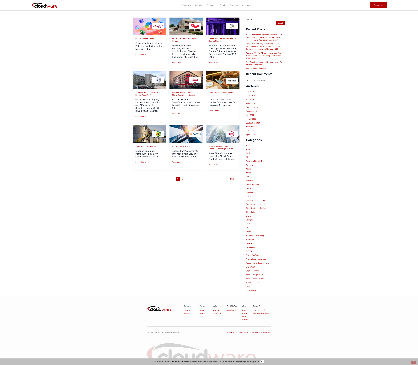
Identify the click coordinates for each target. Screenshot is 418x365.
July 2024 (250, 131)
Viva (248, 286)
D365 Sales (250, 212)
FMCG (248, 228)
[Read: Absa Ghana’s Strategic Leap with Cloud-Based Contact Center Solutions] (222, 134)
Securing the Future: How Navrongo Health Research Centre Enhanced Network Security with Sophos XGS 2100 (223, 51)
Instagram (245, 319)
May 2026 (250, 99)
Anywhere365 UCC (142, 92)
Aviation (249, 165)
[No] (413, 362)
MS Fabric (250, 239)
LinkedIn (244, 310)
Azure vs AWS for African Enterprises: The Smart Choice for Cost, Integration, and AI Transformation (263, 55)
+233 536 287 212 (259, 310)
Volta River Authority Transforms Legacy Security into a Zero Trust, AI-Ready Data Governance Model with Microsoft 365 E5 (263, 46)
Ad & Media (176, 39)
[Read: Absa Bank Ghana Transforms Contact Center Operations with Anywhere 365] (186, 80)
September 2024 (253, 123)
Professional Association (256, 259)
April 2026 (250, 103)
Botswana (250, 181)
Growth (222, 5)
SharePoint (250, 267)
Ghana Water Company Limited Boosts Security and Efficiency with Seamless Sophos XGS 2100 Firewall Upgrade (147, 105)
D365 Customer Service (218, 92)
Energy (249, 216)
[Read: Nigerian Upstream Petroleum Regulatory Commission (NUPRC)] (149, 134)
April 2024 (250, 135)
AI (247, 157)
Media (249, 5)
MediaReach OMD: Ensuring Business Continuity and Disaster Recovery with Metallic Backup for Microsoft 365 (185, 51)
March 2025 (251, 119)
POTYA (249, 251)
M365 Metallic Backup (255, 235)
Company (185, 5)
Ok (262, 361)
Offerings (210, 5)
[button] (186, 5)
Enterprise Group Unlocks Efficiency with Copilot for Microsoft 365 (148, 46)
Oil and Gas (151, 146)
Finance (145, 39)
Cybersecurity (252, 192)
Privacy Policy (243, 332)
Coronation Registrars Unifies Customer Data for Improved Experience (222, 102)
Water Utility (147, 95)
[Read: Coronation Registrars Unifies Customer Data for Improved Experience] (222, 80)
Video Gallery (217, 313)
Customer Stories (236, 5)
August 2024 (251, 127)
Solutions (202, 313)
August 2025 (251, 111)
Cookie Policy (230, 332)
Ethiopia (249, 220)
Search (249, 19)
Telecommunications (254, 282)
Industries (198, 5)
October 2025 (252, 107)
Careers (186, 313)
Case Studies (231, 310)
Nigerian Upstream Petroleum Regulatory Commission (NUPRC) (146, 154)
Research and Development (225, 39)
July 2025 (250, 115)
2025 (248, 145)
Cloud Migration (252, 184)
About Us (187, 310)
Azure (137, 146)
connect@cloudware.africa (261, 313)
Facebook (245, 313)
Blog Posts (216, 310)
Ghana (151, 39)
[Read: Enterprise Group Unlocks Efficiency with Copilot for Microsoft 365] (149, 26)
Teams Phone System (186, 95)
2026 (248, 149)
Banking (228, 146)
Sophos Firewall (215, 41)
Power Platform (252, 255)
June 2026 (250, 95)
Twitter (244, 316)
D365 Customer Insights (256, 204)
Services (201, 310)
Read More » (140, 54)
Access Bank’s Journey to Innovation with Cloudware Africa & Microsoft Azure (186, 154)
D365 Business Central (255, 200)
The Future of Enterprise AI (257, 69)
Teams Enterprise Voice (224, 149)
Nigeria (211, 95)
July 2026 (250, 91)
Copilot (138, 39)
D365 (248, 196)
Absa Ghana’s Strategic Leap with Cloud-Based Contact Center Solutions (222, 156)
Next (233, 179)
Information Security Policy (261, 332)
